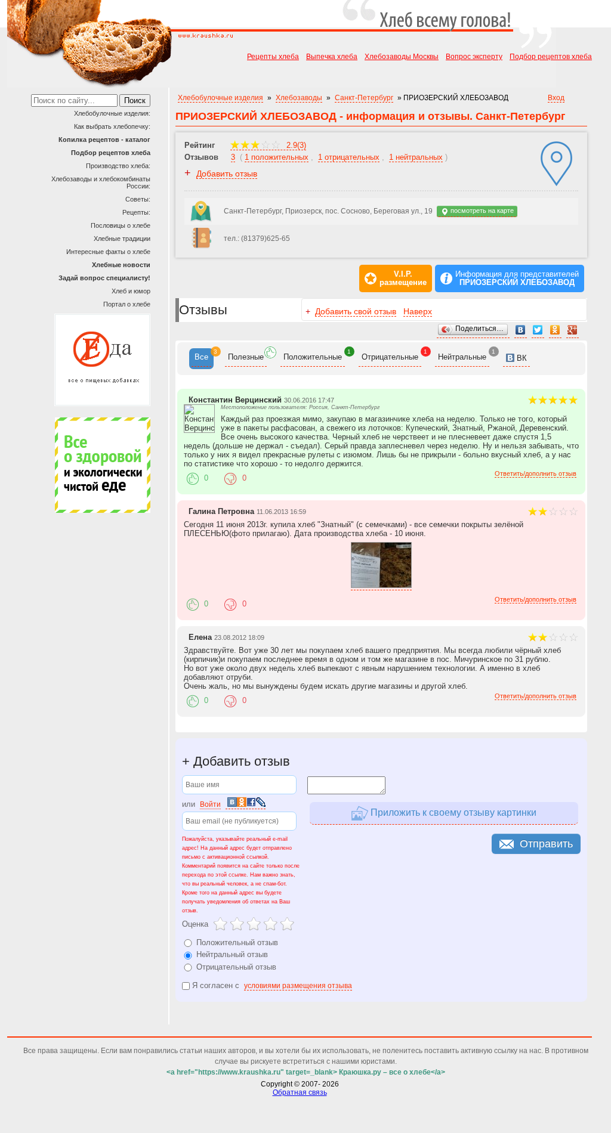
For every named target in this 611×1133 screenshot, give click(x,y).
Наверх (417, 311)
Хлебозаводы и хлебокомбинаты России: (100, 182)
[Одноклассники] (555, 330)
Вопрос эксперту (474, 56)
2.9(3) (295, 145)
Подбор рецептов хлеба (551, 56)
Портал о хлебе (126, 304)
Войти (210, 804)
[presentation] (201, 359)
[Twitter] (538, 330)
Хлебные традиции (122, 238)
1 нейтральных (416, 157)
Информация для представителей (517, 278)
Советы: (137, 199)
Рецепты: (136, 212)
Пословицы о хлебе (120, 225)
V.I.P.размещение (403, 278)
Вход (556, 98)
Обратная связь (300, 1092)
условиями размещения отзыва (298, 986)
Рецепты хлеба (273, 56)
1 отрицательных (348, 157)
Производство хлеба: (118, 165)
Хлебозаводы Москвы (402, 56)
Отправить (546, 844)
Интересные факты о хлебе (108, 251)
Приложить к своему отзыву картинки (452, 812)
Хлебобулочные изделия (220, 98)
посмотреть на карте (481, 210)
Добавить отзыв (226, 173)
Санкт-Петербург (364, 98)
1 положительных (276, 157)
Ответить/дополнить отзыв (535, 473)
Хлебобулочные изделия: (112, 113)
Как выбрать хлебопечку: (112, 126)
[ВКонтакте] (520, 330)
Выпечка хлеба (331, 56)
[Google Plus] (572, 330)
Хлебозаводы (299, 98)
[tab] (201, 358)
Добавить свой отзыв (355, 311)
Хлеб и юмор (131, 291)
